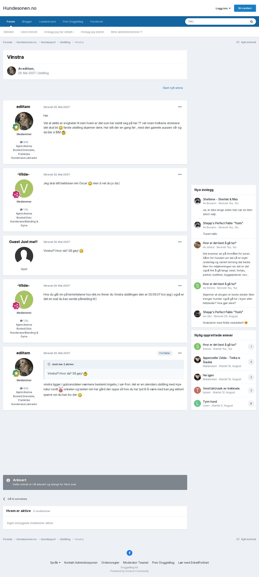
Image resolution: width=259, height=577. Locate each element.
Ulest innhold (29, 31)
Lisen (206, 405)
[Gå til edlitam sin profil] (11, 70)
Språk (54, 562)
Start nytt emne (173, 88)
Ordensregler (110, 562)
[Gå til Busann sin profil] (197, 201)
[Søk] (251, 21)
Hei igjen (208, 375)
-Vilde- (23, 174)
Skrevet (229, 203)
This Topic (235, 21)
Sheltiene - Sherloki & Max (220, 199)
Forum (11, 21)
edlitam (28, 68)
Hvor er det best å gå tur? (219, 243)
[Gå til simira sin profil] (197, 244)
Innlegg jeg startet (92, 31)
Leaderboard (47, 21)
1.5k (25, 209)
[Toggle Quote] (49, 364)
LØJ (209, 316)
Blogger (27, 21)
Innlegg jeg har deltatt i (59, 31)
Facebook (96, 21)
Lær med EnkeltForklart (193, 562)
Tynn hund (210, 401)
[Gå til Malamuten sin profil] (197, 359)
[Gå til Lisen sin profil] (197, 403)
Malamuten (210, 366)
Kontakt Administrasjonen (81, 562)
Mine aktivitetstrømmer (125, 31)
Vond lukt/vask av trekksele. (221, 388)
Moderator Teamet (135, 562)
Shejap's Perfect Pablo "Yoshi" (223, 223)
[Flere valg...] (180, 107)
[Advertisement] (95, 442)
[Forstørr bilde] (61, 127)
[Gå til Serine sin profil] (197, 285)
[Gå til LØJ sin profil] (197, 313)
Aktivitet (9, 31)
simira (210, 247)
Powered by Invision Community (129, 571)
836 (25, 142)
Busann (211, 203)
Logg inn (222, 8)
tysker (207, 392)
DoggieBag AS (129, 567)
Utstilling (43, 73)
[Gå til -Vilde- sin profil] (24, 188)
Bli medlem (245, 8)
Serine (211, 287)
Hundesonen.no (19, 8)
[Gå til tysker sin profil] (197, 390)
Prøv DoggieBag (73, 21)
